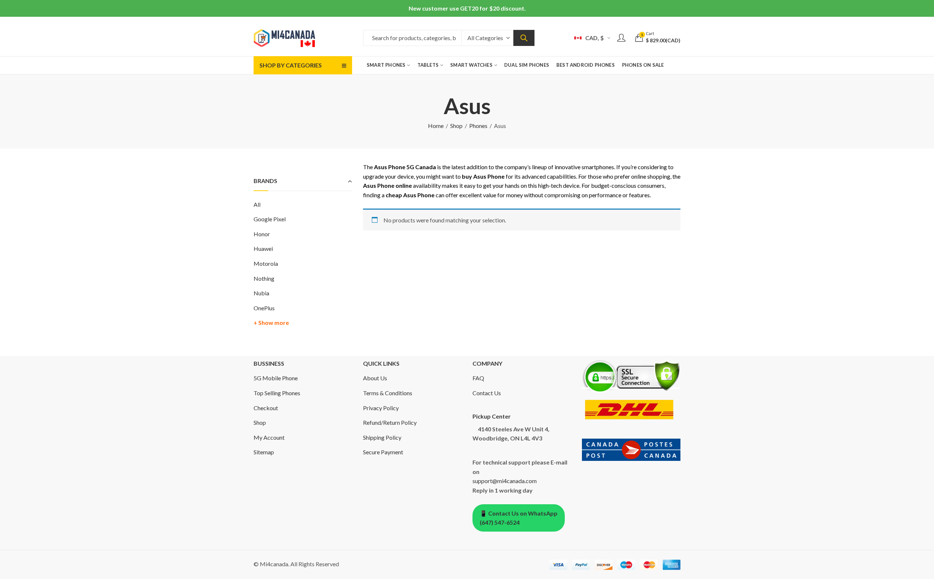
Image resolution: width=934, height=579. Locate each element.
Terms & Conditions (387, 392)
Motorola (266, 263)
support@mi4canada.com (504, 480)
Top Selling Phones (277, 392)
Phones (478, 125)
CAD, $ (594, 37)
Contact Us (486, 392)
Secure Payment (383, 451)
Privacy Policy (381, 407)
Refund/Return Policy (390, 422)
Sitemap (264, 451)
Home (436, 125)
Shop (456, 125)
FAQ (478, 377)
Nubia (261, 293)
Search (523, 38)
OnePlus (264, 307)
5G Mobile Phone (276, 377)
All (257, 204)
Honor (262, 233)
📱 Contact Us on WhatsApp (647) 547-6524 (518, 518)
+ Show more (271, 322)
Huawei (263, 248)
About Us (375, 377)
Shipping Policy (382, 437)
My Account (269, 437)
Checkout (266, 407)
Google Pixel (270, 218)
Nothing (264, 278)
